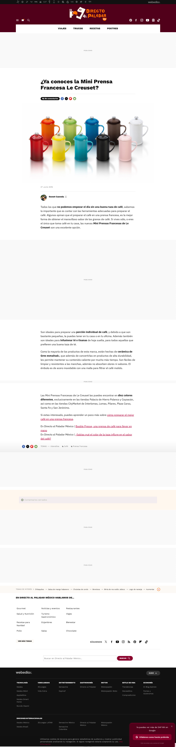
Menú (17, 20)
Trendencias (127, 687)
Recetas (95, 28)
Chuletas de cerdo (81, 589)
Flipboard (70, 98)
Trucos (78, 28)
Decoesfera (127, 691)
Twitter (66, 98)
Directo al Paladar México (88, 724)
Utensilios (55, 446)
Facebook (136, 20)
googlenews (153, 20)
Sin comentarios (51, 99)
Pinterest (130, 20)
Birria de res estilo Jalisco (114, 589)
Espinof (62, 691)
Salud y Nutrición (25, 614)
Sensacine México (67, 723)
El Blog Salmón (150, 687)
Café (66, 446)
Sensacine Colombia (63, 728)
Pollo (19, 631)
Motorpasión (106, 687)
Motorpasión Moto (109, 691)
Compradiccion (129, 695)
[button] (57, 196)
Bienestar (71, 622)
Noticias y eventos (50, 608)
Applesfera (21, 695)
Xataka (20, 687)
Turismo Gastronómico (48, 615)
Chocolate (71, 631)
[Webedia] (24, 672)
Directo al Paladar (88, 687)
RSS (129, 641)
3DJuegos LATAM (45, 723)
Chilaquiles (39, 589)
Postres (112, 28)
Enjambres (46, 622)
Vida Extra (42, 691)
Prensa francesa (80, 446)
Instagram (142, 20)
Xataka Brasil (22, 727)
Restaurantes (72, 608)
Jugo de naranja (136, 589)
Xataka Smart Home (23, 700)
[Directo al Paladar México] (88, 13)
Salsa (44, 631)
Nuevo (23, 20)
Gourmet (21, 608)
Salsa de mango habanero (59, 589)
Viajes (62, 28)
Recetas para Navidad (23, 624)
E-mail (74, 98)
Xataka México (23, 723)
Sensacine (63, 687)
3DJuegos (42, 687)
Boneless (96, 589)
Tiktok (158, 20)
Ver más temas (25, 641)
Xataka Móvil (22, 691)
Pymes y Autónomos (148, 692)
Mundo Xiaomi (23, 706)
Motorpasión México (106, 724)
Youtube (147, 20)
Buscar (28, 20)
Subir (151, 673)
